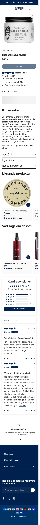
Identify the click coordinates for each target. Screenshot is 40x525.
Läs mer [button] (22, 405)
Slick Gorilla (7, 50)
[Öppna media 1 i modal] (33, 16)
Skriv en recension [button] (19, 309)
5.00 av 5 (24, 286)
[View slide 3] (20, 439)
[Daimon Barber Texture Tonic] (17, 246)
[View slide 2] (18, 439)
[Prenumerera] (33, 490)
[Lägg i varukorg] (28, 205)
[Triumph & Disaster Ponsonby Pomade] (17, 193)
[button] (8, 73)
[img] (10, 328)
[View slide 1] (15, 439)
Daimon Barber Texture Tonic (15, 263)
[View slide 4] (23, 439)
